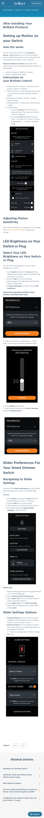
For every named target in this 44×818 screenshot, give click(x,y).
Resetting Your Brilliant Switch (15, 769)
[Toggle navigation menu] (3, 3)
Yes (15, 745)
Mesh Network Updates (12, 783)
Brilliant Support (8, 10)
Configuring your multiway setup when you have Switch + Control (20, 799)
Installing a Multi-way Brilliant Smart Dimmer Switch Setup (17, 776)
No (23, 745)
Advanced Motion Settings (15, 230)
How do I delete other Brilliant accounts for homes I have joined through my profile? (20, 790)
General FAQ (19, 10)
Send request (36, 3)
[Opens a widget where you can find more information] (35, 814)
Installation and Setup (31, 10)
